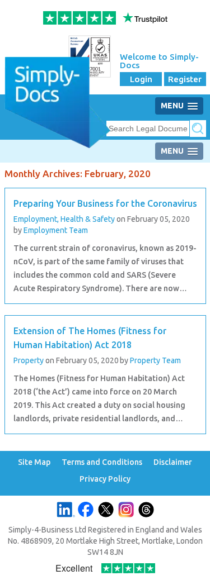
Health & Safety (87, 219)
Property (28, 360)
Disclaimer (172, 462)
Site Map (34, 462)
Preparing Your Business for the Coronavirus (105, 203)
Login (141, 79)
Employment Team (56, 230)
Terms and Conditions (102, 462)
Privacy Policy (105, 479)
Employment (36, 219)
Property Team (155, 360)
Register (185, 79)
